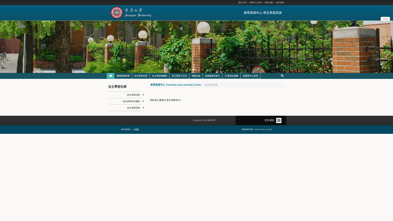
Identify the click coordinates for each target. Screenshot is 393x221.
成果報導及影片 (212, 76)
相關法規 (196, 76)
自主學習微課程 (159, 76)
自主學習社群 (140, 76)
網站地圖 (269, 3)
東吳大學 (242, 3)
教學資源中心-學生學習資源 (263, 13)
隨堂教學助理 (123, 76)
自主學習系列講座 (131, 101)
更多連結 (280, 3)
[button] (3, 46)
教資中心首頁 (256, 3)
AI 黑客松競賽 (231, 76)
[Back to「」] (110, 76)
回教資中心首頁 (250, 76)
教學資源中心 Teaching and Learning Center (175, 84)
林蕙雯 (136, 129)
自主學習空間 (133, 108)
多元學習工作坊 (179, 76)
